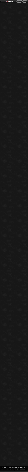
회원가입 (19, 1)
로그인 (24, 1)
